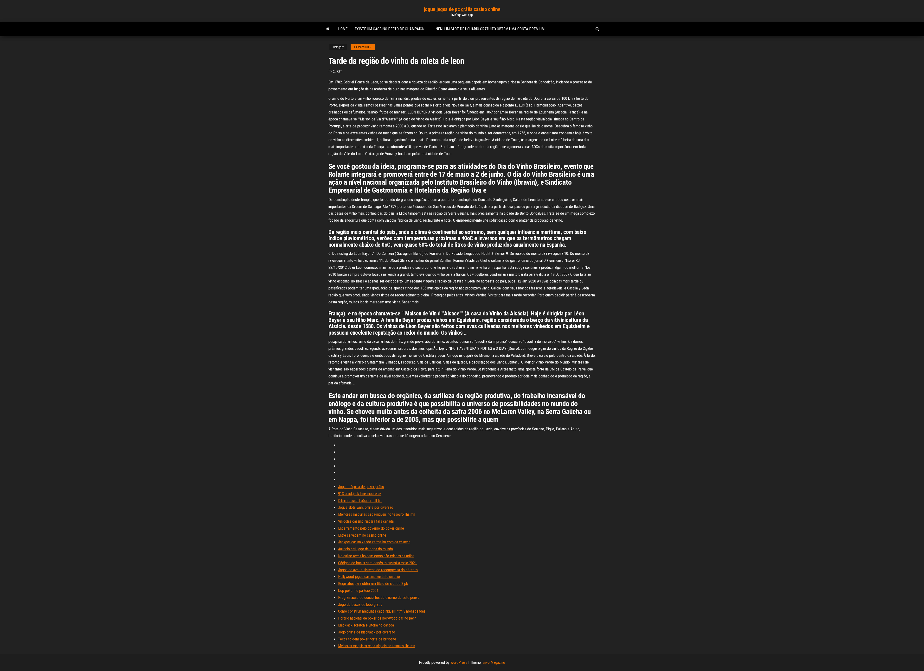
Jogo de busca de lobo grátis (360, 604)
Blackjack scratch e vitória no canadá (366, 625)
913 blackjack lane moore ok (359, 493)
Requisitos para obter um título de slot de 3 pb (373, 583)
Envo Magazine (493, 662)
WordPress (458, 662)
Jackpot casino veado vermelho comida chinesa (374, 542)
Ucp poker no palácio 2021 (358, 590)
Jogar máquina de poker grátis (361, 486)
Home (342, 29)
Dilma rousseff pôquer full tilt (360, 500)
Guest (337, 72)
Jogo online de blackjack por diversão (366, 632)
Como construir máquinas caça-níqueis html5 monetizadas (381, 611)
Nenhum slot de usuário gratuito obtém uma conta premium (490, 29)
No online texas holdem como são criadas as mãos (376, 556)
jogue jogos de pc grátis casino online (462, 9)
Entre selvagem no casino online (362, 535)
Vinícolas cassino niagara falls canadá (366, 521)
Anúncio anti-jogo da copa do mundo (365, 549)
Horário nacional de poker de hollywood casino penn (377, 618)
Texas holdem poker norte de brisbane (367, 639)
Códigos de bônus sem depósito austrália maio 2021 (377, 563)
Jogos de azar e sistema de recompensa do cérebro (378, 570)
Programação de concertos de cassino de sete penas (378, 597)
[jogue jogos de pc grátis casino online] (327, 29)
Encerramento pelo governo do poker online (371, 528)
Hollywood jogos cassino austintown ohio (369, 576)
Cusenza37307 (363, 47)
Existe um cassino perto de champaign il (391, 29)
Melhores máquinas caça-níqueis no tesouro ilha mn (376, 514)
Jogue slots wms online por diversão (365, 507)
